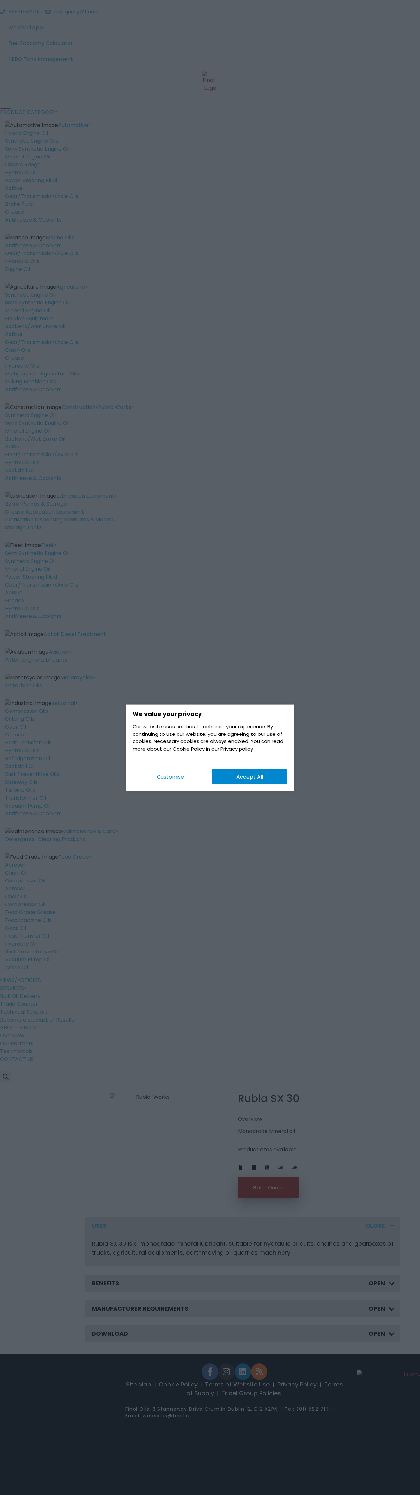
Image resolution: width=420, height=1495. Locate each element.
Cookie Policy (189, 748)
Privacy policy (236, 748)
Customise (170, 776)
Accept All (249, 776)
